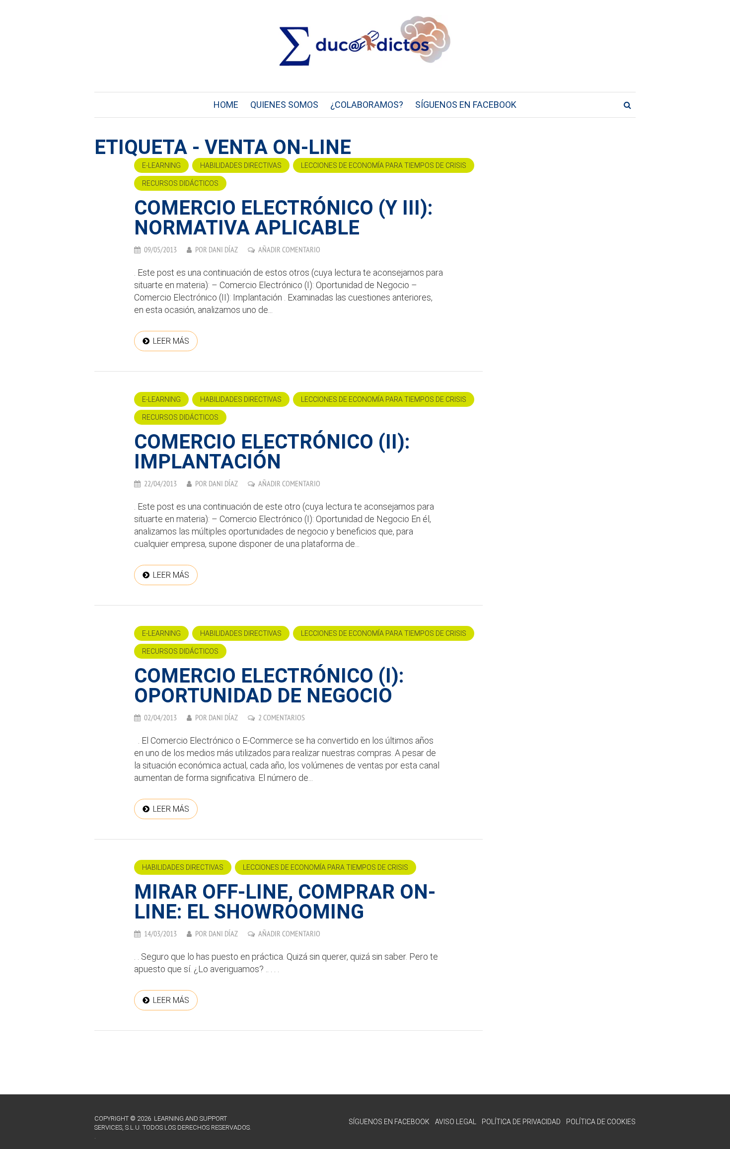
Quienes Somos (284, 104)
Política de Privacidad (521, 1122)
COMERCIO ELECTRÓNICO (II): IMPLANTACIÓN (272, 451)
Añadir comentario (289, 249)
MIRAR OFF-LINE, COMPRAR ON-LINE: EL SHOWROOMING (285, 901)
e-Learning (161, 165)
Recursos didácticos (180, 183)
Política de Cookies (601, 1122)
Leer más (171, 341)
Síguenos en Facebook (465, 104)
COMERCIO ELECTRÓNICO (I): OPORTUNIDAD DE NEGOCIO (269, 685)
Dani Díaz (223, 249)
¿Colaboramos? (366, 104)
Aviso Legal (455, 1122)
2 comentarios (281, 717)
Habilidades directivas (241, 165)
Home (226, 104)
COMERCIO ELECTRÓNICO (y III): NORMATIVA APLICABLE (283, 217)
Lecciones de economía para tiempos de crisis (383, 165)
